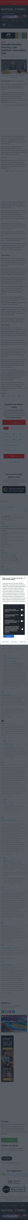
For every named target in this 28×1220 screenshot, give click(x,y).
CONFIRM (8, 636)
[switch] (22, 610)
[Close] (24, 578)
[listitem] (14, 606)
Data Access (14, 641)
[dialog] (14, 610)
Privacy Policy (22, 641)
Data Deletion (5, 641)
